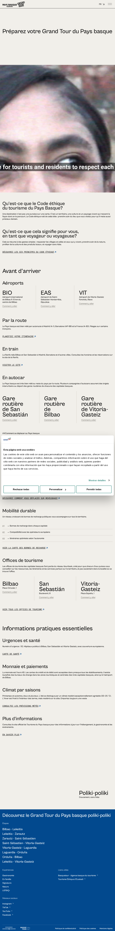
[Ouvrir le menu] (110, 4)
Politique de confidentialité (65, 929)
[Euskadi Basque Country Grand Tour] (13, 4)
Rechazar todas (21, 489)
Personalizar (55, 489)
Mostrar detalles (97, 480)
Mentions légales (106, 929)
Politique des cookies (88, 929)
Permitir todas (94, 489)
